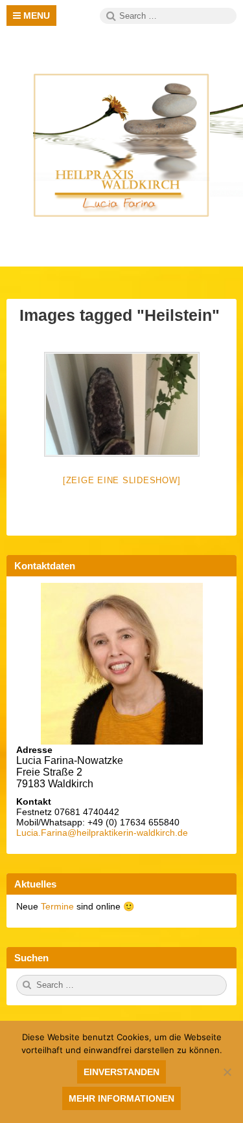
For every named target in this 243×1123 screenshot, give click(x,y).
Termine (58, 906)
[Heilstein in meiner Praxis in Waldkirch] (122, 404)
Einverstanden (121, 1072)
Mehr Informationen (121, 1098)
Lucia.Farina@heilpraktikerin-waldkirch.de (102, 832)
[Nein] (226, 1071)
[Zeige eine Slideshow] (122, 480)
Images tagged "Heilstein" (119, 315)
